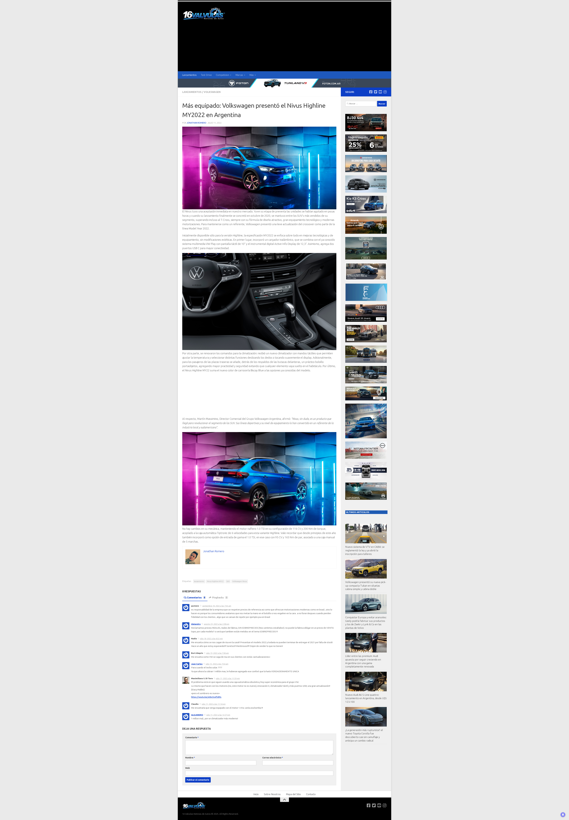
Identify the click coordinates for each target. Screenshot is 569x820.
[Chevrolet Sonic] (366, 341)
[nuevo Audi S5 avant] (366, 321)
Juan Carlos (197, 664)
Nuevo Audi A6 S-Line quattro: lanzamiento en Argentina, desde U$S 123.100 (366, 698)
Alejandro (196, 624)
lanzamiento (199, 581)
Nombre (190, 757)
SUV (228, 581)
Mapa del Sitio (293, 794)
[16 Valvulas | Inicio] (204, 14)
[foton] (284, 83)
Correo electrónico (272, 757)
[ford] (366, 258)
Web (187, 768)
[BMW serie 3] (366, 437)
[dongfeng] (366, 171)
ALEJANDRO (197, 715)
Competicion (222, 75)
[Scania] (366, 300)
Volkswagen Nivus (239, 581)
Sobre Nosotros (272, 794)
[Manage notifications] (563, 814)
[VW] (366, 233)
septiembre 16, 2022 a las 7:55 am (216, 606)
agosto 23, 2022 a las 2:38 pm (216, 624)
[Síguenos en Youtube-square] (380, 92)
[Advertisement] (284, 49)
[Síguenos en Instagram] (385, 92)
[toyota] (366, 382)
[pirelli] (366, 151)
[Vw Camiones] (366, 362)
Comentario (192, 737)
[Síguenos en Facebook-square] (371, 92)
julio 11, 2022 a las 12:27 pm (218, 715)
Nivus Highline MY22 (215, 581)
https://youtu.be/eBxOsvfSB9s (206, 697)
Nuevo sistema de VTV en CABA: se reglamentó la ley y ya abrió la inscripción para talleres (365, 550)
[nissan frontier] (366, 458)
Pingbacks (219, 597)
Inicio (256, 794)
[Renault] (366, 399)
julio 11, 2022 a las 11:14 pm (214, 704)
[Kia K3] (366, 212)
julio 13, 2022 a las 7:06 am (217, 653)
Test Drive (206, 75)
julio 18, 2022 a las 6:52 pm (211, 639)
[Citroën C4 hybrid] (366, 499)
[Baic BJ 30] (366, 130)
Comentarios (196, 597)
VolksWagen (212, 92)
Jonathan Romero (196, 123)
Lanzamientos (189, 75)
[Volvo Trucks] (366, 478)
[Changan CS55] (366, 191)
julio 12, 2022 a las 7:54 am (217, 664)
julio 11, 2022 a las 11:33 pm (228, 678)
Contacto (311, 794)
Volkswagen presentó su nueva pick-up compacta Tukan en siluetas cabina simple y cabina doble (365, 585)
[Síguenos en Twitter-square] (375, 92)
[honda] (366, 279)
